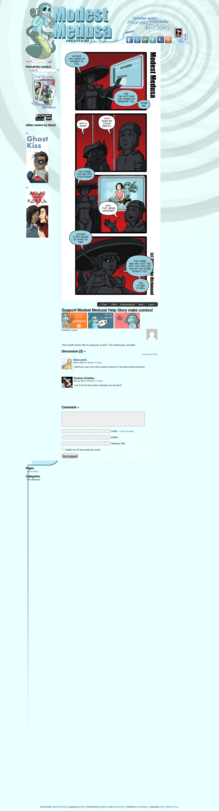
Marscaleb (80, 359)
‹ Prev (113, 304)
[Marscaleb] (67, 368)
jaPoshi (81, 807)
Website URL (118, 443)
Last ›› (151, 304)
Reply (99, 363)
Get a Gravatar (127, 431)
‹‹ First (103, 304)
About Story (32, 471)
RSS (162, 807)
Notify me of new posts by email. (83, 449)
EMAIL (114, 437)
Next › (141, 304)
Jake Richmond (59, 807)
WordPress (104, 807)
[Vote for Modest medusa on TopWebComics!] (43, 120)
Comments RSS (149, 354)
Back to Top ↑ (173, 807)
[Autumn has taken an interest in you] (111, 300)
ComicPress (119, 807)
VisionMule (142, 807)
